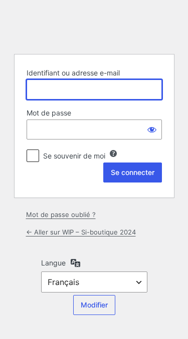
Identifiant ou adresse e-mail (73, 72)
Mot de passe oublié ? (61, 214)
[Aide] (113, 154)
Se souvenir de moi (74, 156)
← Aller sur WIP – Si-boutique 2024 (81, 232)
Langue (53, 262)
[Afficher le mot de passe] (152, 130)
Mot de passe (49, 112)
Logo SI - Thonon (94, 26)
